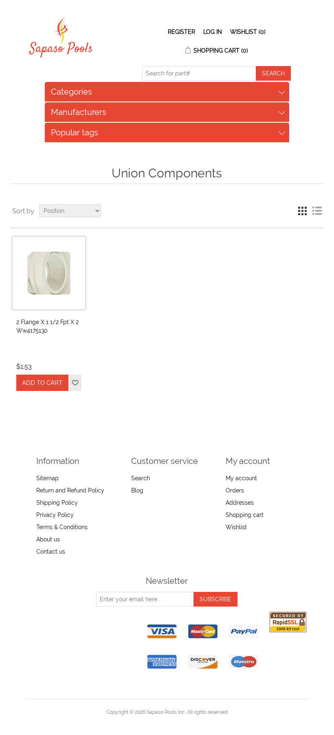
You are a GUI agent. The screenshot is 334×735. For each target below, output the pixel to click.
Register (181, 32)
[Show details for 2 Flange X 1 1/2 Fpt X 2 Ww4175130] (49, 273)
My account (241, 478)
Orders (235, 490)
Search (140, 478)
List (317, 210)
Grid (302, 210)
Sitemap (47, 478)
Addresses (240, 502)
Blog (137, 490)
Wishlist (236, 527)
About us (48, 539)
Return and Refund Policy (70, 490)
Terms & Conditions (62, 527)
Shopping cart (245, 515)
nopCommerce (181, 722)
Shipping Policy (57, 502)
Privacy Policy (55, 515)
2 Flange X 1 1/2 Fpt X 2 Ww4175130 (47, 326)
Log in (212, 32)
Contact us (50, 551)
